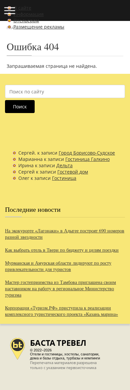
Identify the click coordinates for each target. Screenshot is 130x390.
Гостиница (64, 178)
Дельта (64, 165)
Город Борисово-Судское (87, 153)
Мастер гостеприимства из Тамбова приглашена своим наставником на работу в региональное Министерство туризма (60, 288)
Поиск (20, 106)
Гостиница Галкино (87, 159)
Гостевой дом (72, 172)
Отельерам (26, 20)
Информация (28, 14)
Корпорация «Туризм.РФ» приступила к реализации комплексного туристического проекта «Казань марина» (61, 311)
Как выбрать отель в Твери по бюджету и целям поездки (62, 250)
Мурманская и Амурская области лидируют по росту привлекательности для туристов (58, 266)
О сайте (22, 8)
